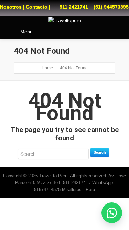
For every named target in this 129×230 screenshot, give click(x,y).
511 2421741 (74, 7)
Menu (26, 31)
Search (100, 152)
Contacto (36, 7)
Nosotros (11, 7)
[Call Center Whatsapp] (111, 212)
